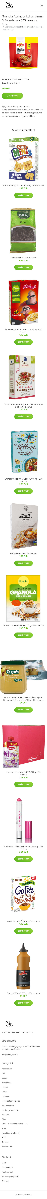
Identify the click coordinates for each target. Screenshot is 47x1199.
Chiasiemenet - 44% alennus (23, 257)
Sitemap (5, 1181)
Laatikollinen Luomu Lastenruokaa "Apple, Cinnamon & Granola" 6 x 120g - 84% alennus (23, 698)
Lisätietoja (12, 96)
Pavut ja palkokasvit (10, 1133)
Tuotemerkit (7, 1146)
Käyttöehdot (7, 1172)
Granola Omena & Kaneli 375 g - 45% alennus (23, 625)
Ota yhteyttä (7, 1167)
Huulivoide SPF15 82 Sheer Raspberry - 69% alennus (23, 847)
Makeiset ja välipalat (11, 1101)
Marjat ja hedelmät (10, 1110)
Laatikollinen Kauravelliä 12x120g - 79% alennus (23, 773)
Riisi (3, 1137)
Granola (25, 79)
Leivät (4, 1092)
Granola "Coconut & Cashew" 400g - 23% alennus (23, 480)
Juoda (4, 1078)
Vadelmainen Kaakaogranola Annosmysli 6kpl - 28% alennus (24, 405)
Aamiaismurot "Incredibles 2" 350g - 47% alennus (23, 330)
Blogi (4, 1163)
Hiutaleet (17, 79)
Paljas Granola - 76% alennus (23, 553)
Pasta (4, 1128)
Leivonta (5, 1096)
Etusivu (5, 24)
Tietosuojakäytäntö (10, 1176)
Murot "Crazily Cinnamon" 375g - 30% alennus (23, 185)
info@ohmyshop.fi (10, 1054)
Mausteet (6, 1114)
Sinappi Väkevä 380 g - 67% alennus (23, 993)
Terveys (5, 1142)
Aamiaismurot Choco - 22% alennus (23, 921)
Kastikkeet (6, 1082)
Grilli (4, 1073)
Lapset (5, 1087)
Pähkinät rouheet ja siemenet (14, 1124)
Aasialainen (7, 1069)
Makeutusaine (8, 1105)
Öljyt (4, 1119)
